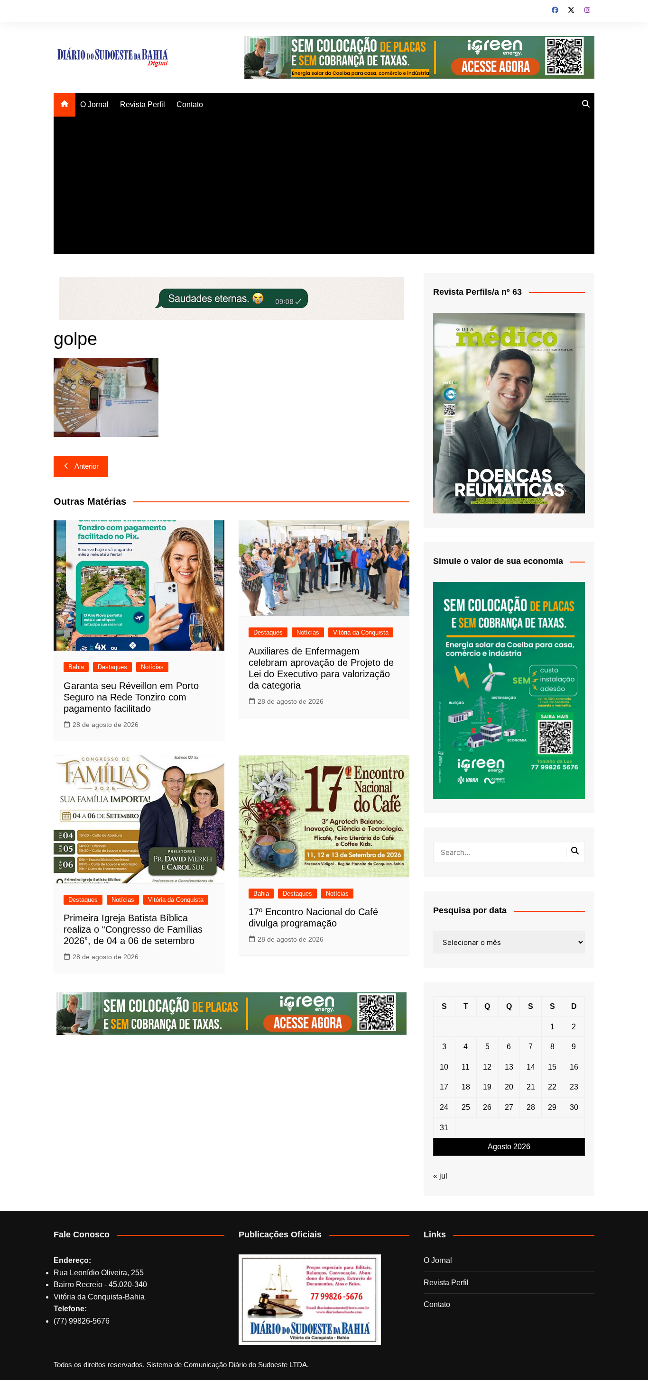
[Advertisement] (324, 187)
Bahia (76, 667)
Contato (189, 104)
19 (487, 1087)
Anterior (86, 466)
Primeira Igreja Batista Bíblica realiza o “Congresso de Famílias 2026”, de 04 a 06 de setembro (133, 929)
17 (444, 1087)
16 (574, 1067)
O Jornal (94, 104)
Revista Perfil (142, 104)
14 (531, 1067)
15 (552, 1067)
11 (466, 1067)
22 (552, 1087)
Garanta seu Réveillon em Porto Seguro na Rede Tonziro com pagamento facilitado (131, 697)
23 (574, 1087)
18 (466, 1087)
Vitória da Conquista (361, 632)
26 (487, 1107)
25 (466, 1107)
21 (531, 1087)
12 (487, 1067)
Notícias (152, 667)
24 (444, 1107)
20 (509, 1087)
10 (444, 1067)
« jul (440, 1176)
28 (531, 1107)
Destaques (112, 667)
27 (509, 1107)
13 (509, 1067)
